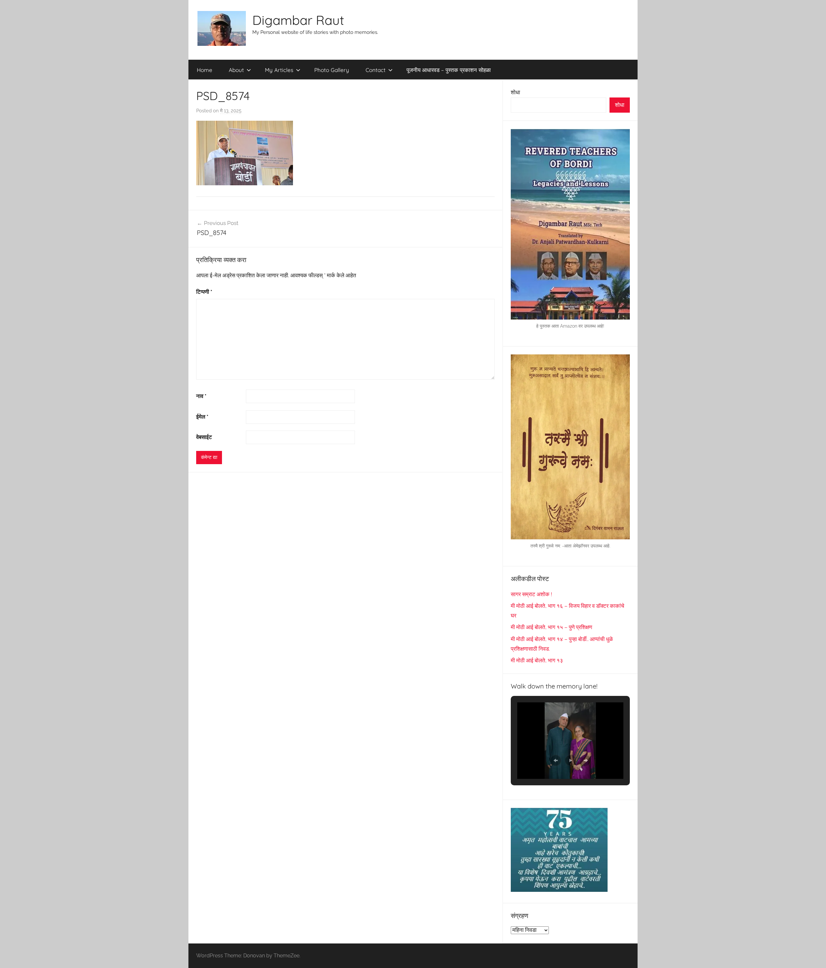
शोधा (515, 92)
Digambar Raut (298, 20)
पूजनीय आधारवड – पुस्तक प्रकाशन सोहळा (449, 69)
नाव (201, 396)
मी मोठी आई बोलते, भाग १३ (537, 660)
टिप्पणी (204, 292)
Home (204, 69)
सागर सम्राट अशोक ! (531, 594)
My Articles (279, 69)
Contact (376, 69)
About (236, 69)
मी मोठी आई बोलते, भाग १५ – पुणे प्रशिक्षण (551, 627)
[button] (555, 760)
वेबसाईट (204, 437)
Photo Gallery (331, 69)
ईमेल (202, 416)
